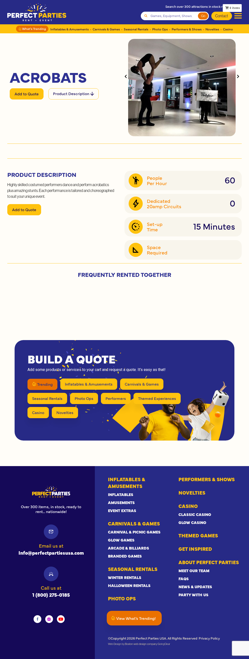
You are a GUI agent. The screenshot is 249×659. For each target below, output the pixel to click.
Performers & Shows (187, 29)
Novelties (212, 29)
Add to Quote (27, 93)
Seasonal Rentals (136, 29)
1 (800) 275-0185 (51, 594)
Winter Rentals (124, 577)
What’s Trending (33, 28)
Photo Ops (160, 29)
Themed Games (198, 535)
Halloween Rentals (129, 585)
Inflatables (120, 494)
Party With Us (193, 594)
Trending (45, 384)
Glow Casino (192, 522)
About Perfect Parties (208, 562)
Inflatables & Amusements (69, 29)
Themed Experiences (157, 398)
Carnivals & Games (106, 29)
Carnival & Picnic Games (134, 531)
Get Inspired (195, 548)
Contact (221, 15)
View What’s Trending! (136, 618)
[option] (51, 491)
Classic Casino (194, 514)
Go (203, 16)
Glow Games (121, 539)
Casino (228, 29)
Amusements (121, 502)
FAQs (183, 578)
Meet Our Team (193, 570)
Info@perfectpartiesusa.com (51, 552)
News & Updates (195, 586)
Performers (116, 398)
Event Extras (122, 510)
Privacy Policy (209, 638)
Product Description (71, 93)
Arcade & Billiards (128, 548)
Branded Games (125, 556)
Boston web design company (141, 644)
